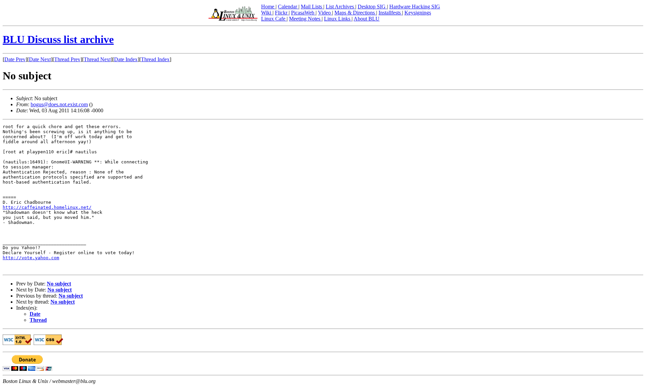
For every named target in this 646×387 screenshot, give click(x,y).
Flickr (282, 12)
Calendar (288, 6)
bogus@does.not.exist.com (59, 104)
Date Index (126, 59)
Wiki (267, 12)
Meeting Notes (305, 19)
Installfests (390, 12)
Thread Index (155, 59)
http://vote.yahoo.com (31, 257)
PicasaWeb (303, 12)
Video (325, 12)
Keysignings (417, 12)
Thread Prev (67, 59)
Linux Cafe (274, 19)
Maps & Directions (355, 12)
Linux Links (338, 19)
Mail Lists (312, 6)
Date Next (40, 59)
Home (268, 6)
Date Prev (15, 59)
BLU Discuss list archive (58, 39)
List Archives (340, 6)
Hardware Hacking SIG (414, 6)
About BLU (367, 19)
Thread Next (97, 59)
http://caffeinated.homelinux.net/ (47, 207)
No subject (59, 283)
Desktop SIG (372, 6)
